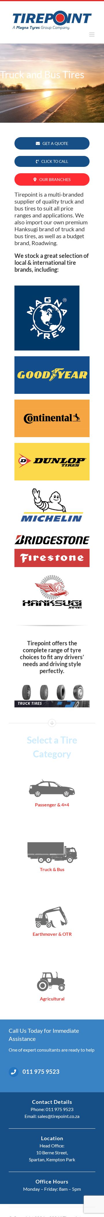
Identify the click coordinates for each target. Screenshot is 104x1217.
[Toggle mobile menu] (92, 34)
